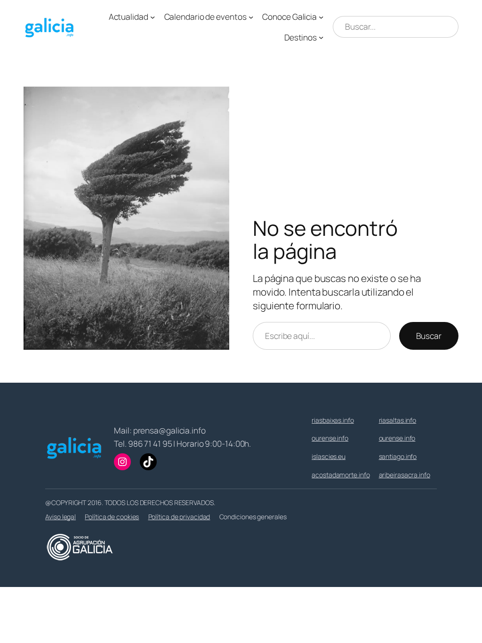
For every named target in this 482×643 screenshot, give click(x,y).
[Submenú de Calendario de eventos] (251, 16)
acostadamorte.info (341, 474)
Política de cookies (112, 516)
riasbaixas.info (333, 420)
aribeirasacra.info (404, 474)
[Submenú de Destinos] (321, 37)
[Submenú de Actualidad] (152, 16)
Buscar (429, 335)
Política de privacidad (179, 516)
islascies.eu (328, 456)
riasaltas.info (398, 420)
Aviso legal (60, 516)
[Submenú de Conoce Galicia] (321, 16)
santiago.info (398, 456)
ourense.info (330, 438)
